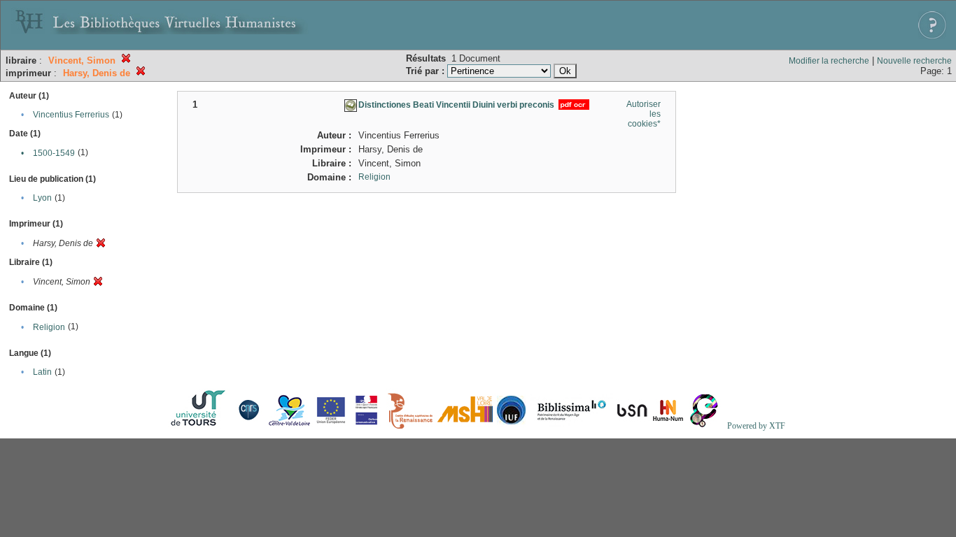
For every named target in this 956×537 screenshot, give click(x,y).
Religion (49, 327)
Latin (42, 372)
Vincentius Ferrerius (71, 115)
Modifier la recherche (829, 61)
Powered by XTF (756, 426)
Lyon (42, 198)
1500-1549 (54, 153)
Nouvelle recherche (914, 61)
